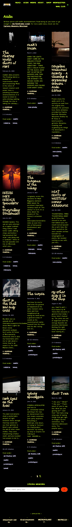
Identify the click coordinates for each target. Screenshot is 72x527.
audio (15, 119)
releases (7, 270)
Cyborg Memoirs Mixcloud (15, 26)
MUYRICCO (62, 520)
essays (31, 249)
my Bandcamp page (21, 24)
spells (55, 156)
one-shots (32, 107)
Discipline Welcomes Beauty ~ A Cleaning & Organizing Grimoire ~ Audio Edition (60, 79)
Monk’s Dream (32, 46)
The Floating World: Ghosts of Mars (9, 59)
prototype (33, 355)
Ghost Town (60, 394)
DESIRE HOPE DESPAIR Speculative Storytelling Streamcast (11, 203)
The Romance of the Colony (34, 183)
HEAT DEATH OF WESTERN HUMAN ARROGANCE (60, 198)
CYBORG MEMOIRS (36, 484)
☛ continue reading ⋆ (7, 108)
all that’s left (34, 346)
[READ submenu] (21, 2)
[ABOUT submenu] (44, 2)
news (15, 123)
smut (6, 468)
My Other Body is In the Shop (59, 296)
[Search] (64, 489)
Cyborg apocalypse (35, 395)
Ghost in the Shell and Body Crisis (9, 306)
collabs (7, 123)
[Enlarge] (66, 6)
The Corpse (36, 294)
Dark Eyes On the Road (10, 402)
